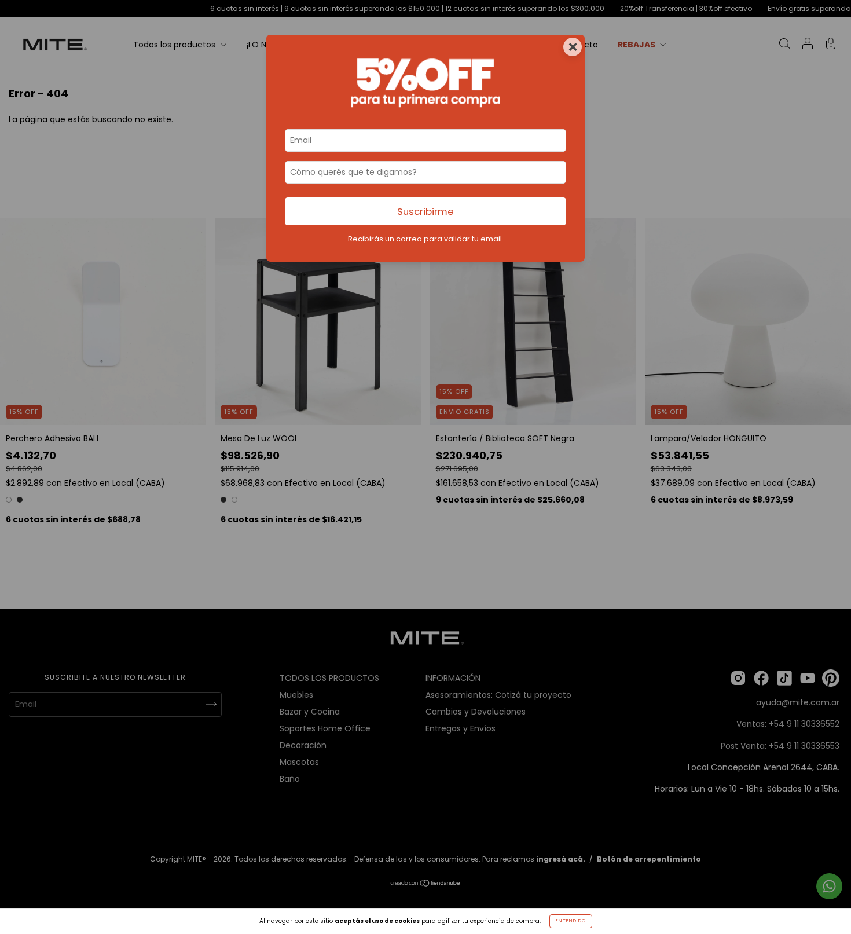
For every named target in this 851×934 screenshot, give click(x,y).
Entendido (571, 921)
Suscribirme (425, 211)
